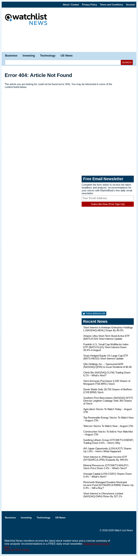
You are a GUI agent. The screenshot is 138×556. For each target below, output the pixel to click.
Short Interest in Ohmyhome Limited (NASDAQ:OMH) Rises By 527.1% (103, 495)
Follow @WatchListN (95, 313)
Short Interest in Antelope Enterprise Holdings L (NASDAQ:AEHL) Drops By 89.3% (108, 329)
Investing (29, 55)
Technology (47, 55)
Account (130, 4)
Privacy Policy (89, 4)
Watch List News (123, 530)
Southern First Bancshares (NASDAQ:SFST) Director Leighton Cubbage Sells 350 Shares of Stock (108, 400)
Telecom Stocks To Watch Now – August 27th (108, 426)
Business (11, 55)
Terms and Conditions (111, 4)
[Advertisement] (69, 40)
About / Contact (71, 4)
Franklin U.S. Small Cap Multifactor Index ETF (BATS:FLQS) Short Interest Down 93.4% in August (106, 347)
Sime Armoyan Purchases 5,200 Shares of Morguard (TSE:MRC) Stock (106, 382)
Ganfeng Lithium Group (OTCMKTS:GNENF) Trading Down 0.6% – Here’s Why (108, 441)
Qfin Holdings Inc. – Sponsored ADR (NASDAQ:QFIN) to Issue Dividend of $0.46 (107, 365)
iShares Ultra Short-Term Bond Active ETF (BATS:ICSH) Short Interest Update (106, 337)
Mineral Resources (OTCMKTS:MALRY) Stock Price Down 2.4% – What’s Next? (105, 467)
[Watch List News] (26, 19)
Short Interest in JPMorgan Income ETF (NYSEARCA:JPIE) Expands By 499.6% (105, 458)
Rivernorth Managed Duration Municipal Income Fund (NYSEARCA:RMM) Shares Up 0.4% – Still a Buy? (108, 485)
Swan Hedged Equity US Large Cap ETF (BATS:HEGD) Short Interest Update (105, 357)
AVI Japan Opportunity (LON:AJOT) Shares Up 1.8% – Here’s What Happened (107, 450)
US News (67, 55)
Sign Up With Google (17, 549)
